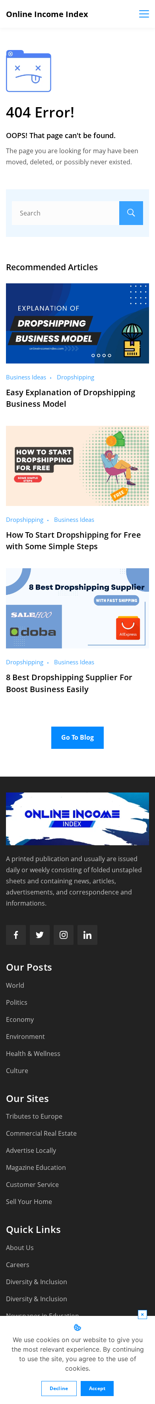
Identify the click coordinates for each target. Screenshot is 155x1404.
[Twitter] (40, 935)
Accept (97, 1388)
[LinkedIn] (87, 935)
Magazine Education (36, 1167)
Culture (17, 1070)
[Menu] (144, 14)
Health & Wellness (33, 1053)
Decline (59, 1388)
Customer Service (32, 1184)
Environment (25, 1036)
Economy (20, 1019)
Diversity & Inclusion (36, 1281)
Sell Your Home (29, 1201)
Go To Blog (77, 737)
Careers (17, 1264)
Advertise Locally (31, 1150)
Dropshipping (75, 377)
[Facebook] (16, 935)
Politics (16, 1002)
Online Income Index (47, 14)
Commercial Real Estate (41, 1133)
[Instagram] (64, 935)
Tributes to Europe (34, 1116)
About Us (20, 1247)
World (15, 985)
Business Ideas (26, 377)
